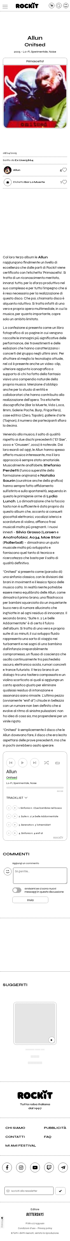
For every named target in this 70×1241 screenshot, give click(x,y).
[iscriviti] (60, 1191)
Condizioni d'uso (27, 1228)
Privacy (2, 1223)
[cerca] (59, 5)
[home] (27, 5)
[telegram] (63, 1167)
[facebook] (7, 1167)
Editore (32, 1211)
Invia (30, 900)
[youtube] (35, 1167)
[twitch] (49, 1167)
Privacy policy (45, 1228)
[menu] (4, 5)
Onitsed (11, 777)
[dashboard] (66, 5)
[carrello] (51, 5)
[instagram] (21, 1167)
